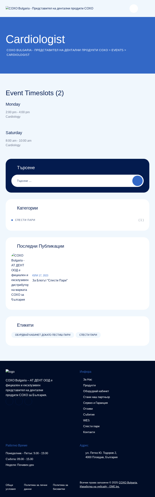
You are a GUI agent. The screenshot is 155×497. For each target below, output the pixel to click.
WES (86, 420)
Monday (13, 104)
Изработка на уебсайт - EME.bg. (100, 486)
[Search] (133, 8)
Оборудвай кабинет (96, 391)
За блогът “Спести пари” (49, 280)
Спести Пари (25, 220)
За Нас (87, 379)
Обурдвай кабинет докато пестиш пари (42, 334)
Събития (89, 414)
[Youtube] (28, 401)
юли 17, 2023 (40, 275)
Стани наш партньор (96, 397)
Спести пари (88, 334)
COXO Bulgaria (128, 482)
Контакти (89, 432)
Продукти (89, 385)
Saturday (14, 132)
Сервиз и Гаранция (95, 402)
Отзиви (88, 408)
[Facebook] (9, 401)
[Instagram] (19, 401)
